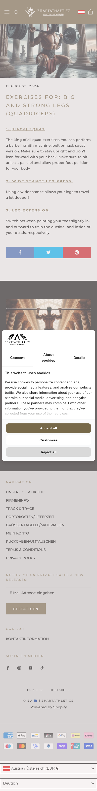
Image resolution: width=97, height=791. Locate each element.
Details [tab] (79, 358)
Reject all (48, 452)
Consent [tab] (17, 358)
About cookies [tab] (48, 357)
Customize (48, 440)
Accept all (48, 428)
